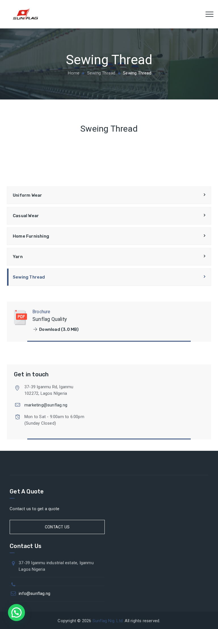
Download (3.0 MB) (58, 329)
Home (73, 73)
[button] (16, 612)
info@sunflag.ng (34, 593)
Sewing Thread (29, 277)
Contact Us (57, 527)
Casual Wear (26, 215)
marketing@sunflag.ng (45, 405)
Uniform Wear (27, 195)
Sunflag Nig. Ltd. (108, 620)
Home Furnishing (31, 236)
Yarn (18, 256)
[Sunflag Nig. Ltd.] (25, 14)
